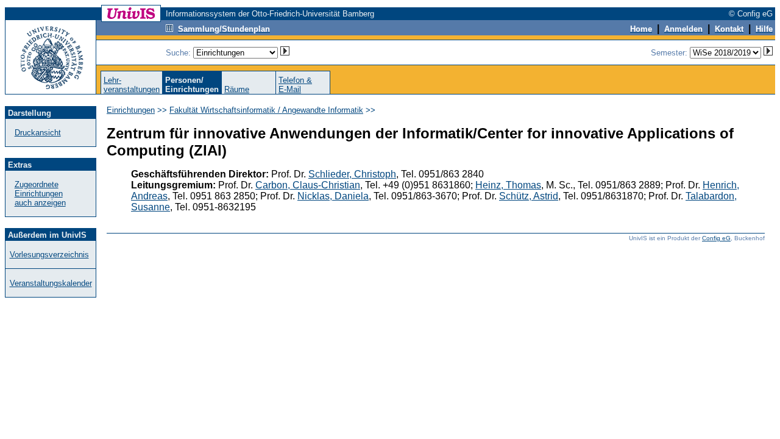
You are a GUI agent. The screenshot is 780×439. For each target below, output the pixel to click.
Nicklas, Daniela (333, 196)
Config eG (716, 238)
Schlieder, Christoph (352, 174)
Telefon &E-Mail (295, 85)
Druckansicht (38, 132)
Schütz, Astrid (528, 196)
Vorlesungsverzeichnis (49, 254)
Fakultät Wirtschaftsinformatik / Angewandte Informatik (266, 110)
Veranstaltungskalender (51, 283)
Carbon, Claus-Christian (307, 185)
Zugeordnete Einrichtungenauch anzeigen (40, 193)
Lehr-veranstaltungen (132, 85)
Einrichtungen (131, 110)
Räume (236, 89)
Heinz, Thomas (508, 185)
